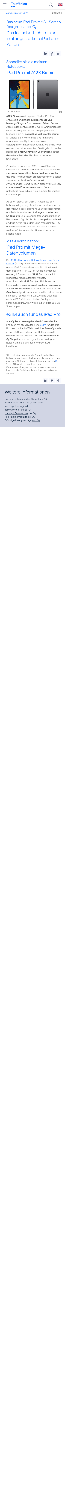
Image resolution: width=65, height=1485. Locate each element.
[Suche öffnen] (51, 5)
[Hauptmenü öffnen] (4, 5)
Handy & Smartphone (16, 413)
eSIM (43, 324)
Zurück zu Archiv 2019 (17, 12)
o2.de (45, 399)
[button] (45, 53)
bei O (31, 416)
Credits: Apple (13, 111)
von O (36, 420)
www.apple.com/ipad (16, 406)
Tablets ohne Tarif (14, 409)
